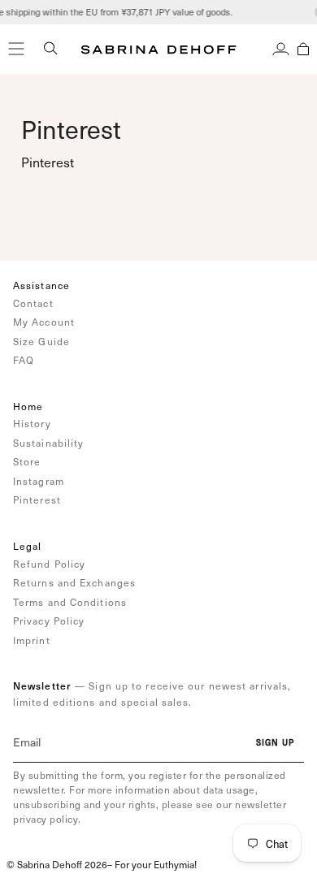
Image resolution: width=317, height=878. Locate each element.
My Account (44, 321)
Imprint (31, 640)
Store (27, 461)
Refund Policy (49, 563)
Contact (33, 303)
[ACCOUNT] (280, 48)
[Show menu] (16, 48)
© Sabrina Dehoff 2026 (57, 864)
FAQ (23, 359)
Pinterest (37, 499)
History (32, 423)
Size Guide (41, 341)
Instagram (38, 481)
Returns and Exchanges (74, 582)
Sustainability (48, 442)
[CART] (303, 48)
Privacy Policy (49, 620)
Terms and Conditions (70, 602)
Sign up (275, 742)
